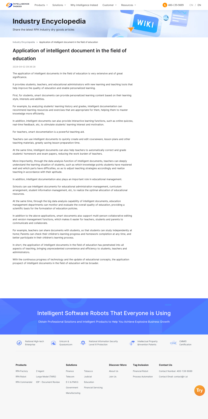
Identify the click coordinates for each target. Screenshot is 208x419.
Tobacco (88, 371)
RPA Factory (22, 371)
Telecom (70, 376)
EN (199, 5)
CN (191, 5)
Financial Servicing (93, 387)
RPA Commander (24, 382)
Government (72, 387)
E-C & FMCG (72, 382)
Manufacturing (73, 393)
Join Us (112, 376)
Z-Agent (40, 371)
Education (89, 382)
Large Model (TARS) (46, 376)
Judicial (88, 376)
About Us (113, 371)
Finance (70, 371)
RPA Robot (21, 376)
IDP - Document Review (48, 382)
